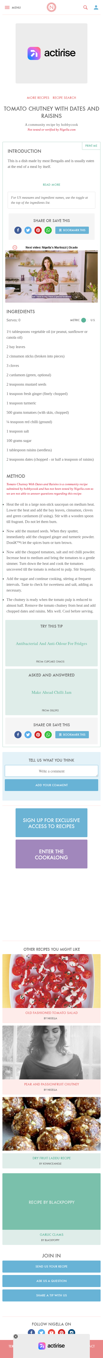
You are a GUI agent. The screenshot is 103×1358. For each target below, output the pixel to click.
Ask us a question (51, 1281)
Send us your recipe (51, 1266)
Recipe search (64, 98)
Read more (51, 185)
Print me (91, 145)
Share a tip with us (51, 1295)
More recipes (38, 98)
